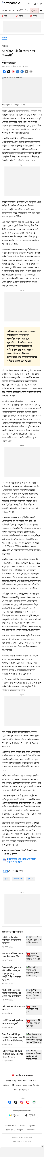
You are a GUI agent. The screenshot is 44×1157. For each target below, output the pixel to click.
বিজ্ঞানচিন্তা (32, 1081)
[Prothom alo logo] (22, 1076)
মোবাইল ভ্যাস (24, 1090)
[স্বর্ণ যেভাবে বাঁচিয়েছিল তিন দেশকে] (34, 1010)
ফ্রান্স (6, 879)
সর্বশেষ (4, 10)
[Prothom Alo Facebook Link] (11, 1102)
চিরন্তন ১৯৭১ (27, 1085)
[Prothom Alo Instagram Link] (23, 1102)
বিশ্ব (26, 10)
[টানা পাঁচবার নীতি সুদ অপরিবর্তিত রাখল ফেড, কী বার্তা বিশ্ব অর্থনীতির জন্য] (34, 1039)
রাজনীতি (20, 10)
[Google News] (34, 1102)
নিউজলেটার (30, 1130)
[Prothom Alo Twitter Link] (17, 1102)
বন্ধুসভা (18, 1085)
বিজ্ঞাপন (22, 1126)
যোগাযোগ (20, 1130)
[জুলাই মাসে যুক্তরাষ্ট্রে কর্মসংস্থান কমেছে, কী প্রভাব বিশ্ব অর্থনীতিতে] (34, 995)
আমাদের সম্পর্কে (10, 1126)
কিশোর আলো (22, 1081)
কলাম (4, 38)
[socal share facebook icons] (4, 73)
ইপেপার (36, 1085)
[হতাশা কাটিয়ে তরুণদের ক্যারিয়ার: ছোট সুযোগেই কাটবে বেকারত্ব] (34, 1056)
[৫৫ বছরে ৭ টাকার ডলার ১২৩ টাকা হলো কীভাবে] (34, 957)
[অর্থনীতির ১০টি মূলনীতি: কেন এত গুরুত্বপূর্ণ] (34, 1024)
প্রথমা (15, 1090)
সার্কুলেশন (32, 1126)
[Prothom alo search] (29, 3)
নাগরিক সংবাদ (11, 1081)
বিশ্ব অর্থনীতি (17, 879)
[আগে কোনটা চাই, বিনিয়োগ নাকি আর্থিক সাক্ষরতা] (34, 942)
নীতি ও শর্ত (9, 1130)
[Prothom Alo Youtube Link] (29, 1102)
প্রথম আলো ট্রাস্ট (9, 1085)
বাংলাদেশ (12, 10)
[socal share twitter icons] (9, 73)
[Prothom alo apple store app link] (30, 1116)
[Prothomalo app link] (13, 1116)
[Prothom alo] (12, 3)
